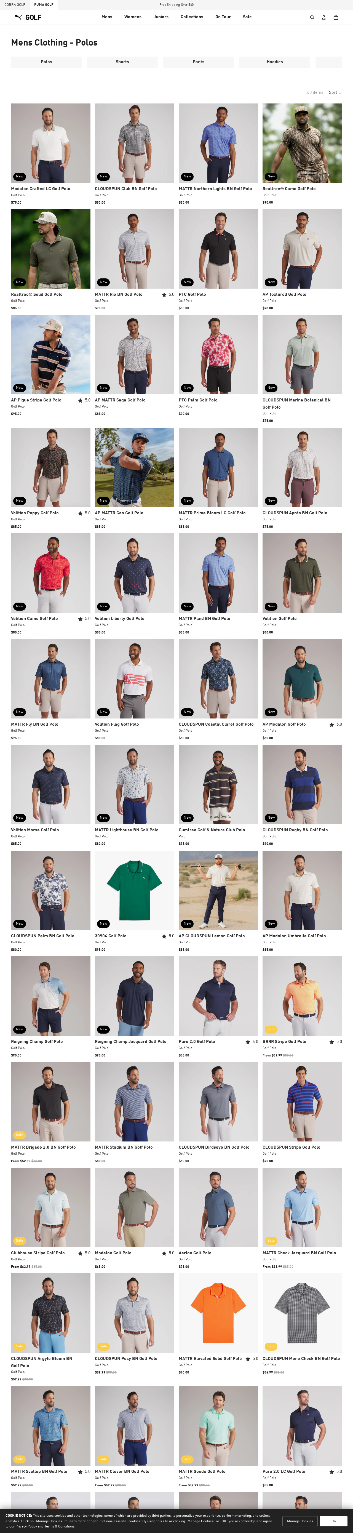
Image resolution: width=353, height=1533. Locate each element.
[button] (106, 17)
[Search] (312, 17)
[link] (223, 17)
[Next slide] (82, 143)
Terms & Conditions (59, 1526)
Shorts (122, 62)
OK (333, 1521)
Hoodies (275, 62)
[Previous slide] (19, 143)
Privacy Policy (26, 1526)
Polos (46, 62)
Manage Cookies (300, 1521)
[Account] (324, 17)
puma (44, 5)
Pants (198, 62)
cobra (14, 5)
